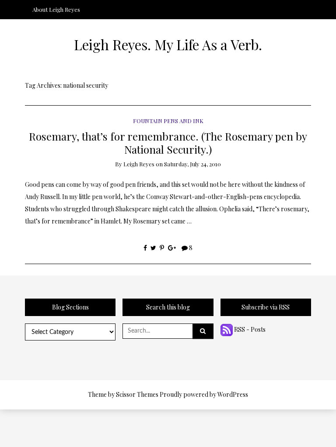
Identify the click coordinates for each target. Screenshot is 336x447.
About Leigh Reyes (56, 9)
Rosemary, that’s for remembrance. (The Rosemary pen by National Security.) (168, 142)
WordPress (232, 394)
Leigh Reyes (138, 164)
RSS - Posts (249, 329)
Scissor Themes (137, 394)
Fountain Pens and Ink (168, 120)
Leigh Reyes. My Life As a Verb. (168, 44)
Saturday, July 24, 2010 (192, 164)
